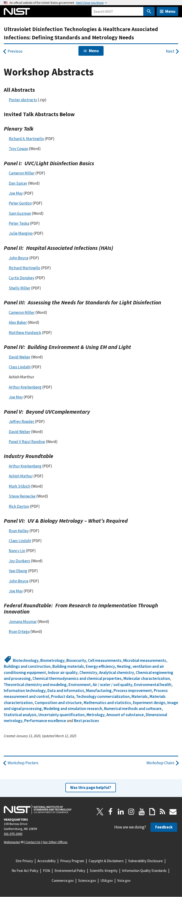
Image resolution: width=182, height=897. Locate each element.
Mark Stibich (19, 486)
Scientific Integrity (104, 870)
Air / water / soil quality (112, 684)
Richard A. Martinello (26, 138)
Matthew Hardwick (25, 332)
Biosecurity (76, 660)
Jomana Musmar (23, 621)
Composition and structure (58, 702)
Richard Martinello (24, 267)
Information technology (25, 690)
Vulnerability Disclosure (145, 861)
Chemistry (88, 672)
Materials (140, 696)
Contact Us (33, 842)
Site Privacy (24, 861)
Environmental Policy (70, 870)
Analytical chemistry (116, 672)
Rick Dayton (19, 506)
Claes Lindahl (20, 540)
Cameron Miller (22, 173)
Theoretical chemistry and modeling (35, 684)
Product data (62, 696)
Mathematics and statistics (107, 702)
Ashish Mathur (21, 476)
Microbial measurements (144, 660)
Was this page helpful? (90, 787)
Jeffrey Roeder (22, 421)
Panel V (27, 441)
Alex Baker (18, 322)
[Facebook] (110, 811)
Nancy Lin (17, 550)
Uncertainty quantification (61, 714)
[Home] (17, 11)
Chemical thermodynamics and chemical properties (77, 678)
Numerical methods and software (133, 708)
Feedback (164, 827)
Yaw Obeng (18, 570)
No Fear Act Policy (25, 870)
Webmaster (12, 842)
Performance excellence (45, 720)
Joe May (16, 193)
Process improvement (133, 690)
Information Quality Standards (144, 870)
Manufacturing (99, 690)
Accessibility (46, 861)
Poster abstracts (23, 99)
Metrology (95, 714)
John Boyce (18, 258)
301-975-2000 (13, 834)
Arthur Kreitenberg (25, 387)
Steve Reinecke (22, 496)
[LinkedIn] (121, 811)
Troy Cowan (18, 148)
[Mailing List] (173, 811)
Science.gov (87, 880)
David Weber (19, 357)
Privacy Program (72, 861)
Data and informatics (65, 690)
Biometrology (52, 660)
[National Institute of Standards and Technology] (38, 809)
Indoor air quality (62, 672)
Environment (79, 684)
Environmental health (152, 684)
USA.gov (106, 880)
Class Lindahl (20, 367)
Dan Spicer (18, 183)
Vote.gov (124, 880)
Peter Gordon (20, 203)
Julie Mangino (21, 233)
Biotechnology (25, 660)
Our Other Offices (55, 842)
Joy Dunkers (19, 560)
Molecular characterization (146, 678)
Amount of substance (125, 714)
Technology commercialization (103, 696)
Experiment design (149, 702)
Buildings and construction (27, 666)
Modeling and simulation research (73, 708)
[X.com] (100, 811)
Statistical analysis (20, 714)
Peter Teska (19, 223)
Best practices (86, 720)
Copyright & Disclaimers (106, 861)
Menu (170, 11)
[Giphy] (152, 811)
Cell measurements (104, 660)
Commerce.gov (63, 880)
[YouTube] (141, 811)
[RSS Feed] (162, 811)
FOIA (46, 870)
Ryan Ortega (19, 631)
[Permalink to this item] (38, 90)
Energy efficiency (100, 666)
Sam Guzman (20, 213)
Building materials (68, 666)
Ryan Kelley (19, 530)
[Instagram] (131, 811)
